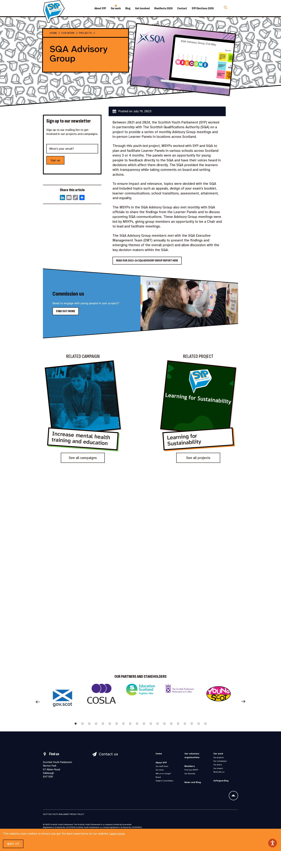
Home (53, 33)
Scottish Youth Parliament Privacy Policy (63, 814)
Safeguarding (220, 780)
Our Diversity (189, 773)
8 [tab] (123, 723)
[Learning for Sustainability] (198, 410)
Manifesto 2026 (163, 8)
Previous (36, 701)
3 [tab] (89, 723)
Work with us (218, 772)
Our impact (218, 768)
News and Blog (192, 782)
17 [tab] (185, 723)
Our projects (218, 757)
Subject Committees (164, 780)
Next (244, 701)
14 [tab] (164, 723)
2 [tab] (82, 723)
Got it (13, 844)
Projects (85, 33)
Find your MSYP (191, 770)
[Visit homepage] (54, 11)
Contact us (108, 754)
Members (189, 766)
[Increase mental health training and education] (82, 410)
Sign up (55, 160)
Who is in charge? (163, 773)
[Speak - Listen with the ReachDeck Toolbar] (272, 843)
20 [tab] (205, 723)
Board (158, 777)
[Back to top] (233, 795)
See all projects (198, 458)
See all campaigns (83, 458)
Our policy (217, 764)
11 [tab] (144, 723)
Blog (127, 8)
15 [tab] (171, 723)
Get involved (142, 8)
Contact (182, 8)
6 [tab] (110, 723)
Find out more (65, 311)
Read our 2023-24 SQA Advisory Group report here (147, 260)
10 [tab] (137, 723)
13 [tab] (157, 723)
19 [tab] (198, 723)
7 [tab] (116, 723)
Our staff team (162, 766)
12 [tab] (151, 723)
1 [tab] (75, 723)
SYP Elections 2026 (203, 8)
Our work (116, 8)
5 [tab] (103, 723)
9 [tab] (130, 723)
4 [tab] (96, 723)
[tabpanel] (62, 699)
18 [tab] (192, 723)
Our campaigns (220, 761)
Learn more (117, 834)
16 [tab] (178, 723)
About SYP (100, 8)
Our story (159, 770)
